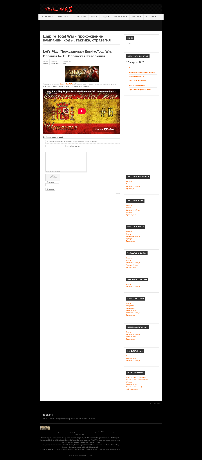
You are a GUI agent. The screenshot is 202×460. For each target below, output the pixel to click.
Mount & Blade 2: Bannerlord (136, 377)
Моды (104, 17)
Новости (62, 17)
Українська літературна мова (140, 89)
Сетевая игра (131, 310)
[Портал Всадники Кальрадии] (45, 427)
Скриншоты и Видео (133, 210)
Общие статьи (79, 17)
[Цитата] (49, 150)
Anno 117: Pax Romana (137, 85)
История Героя (131, 384)
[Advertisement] (82, 25)
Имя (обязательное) (73, 146)
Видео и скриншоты (133, 236)
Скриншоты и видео (133, 186)
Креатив (136, 17)
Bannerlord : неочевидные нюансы (142, 72)
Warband (129, 382)
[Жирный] (46, 150)
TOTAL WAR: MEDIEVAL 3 (138, 81)
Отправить (50, 189)
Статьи (128, 184)
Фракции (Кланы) (132, 265)
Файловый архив (132, 389)
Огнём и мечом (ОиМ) (134, 387)
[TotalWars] (59, 9)
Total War (47, 17)
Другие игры (120, 17)
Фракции (129, 212)
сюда (90, 455)
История (150, 17)
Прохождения (131, 188)
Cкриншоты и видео (133, 263)
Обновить (50, 182)
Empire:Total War (66, 84)
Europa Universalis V (136, 76)
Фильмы (132, 68)
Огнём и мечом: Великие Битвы (137, 380)
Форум (94, 17)
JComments (117, 193)
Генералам (130, 306)
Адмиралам (130, 308)
